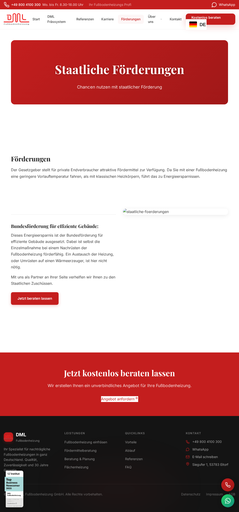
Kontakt (176, 19)
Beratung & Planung (79, 459)
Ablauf (130, 450)
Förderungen (131, 19)
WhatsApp (200, 449)
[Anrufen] (227, 484)
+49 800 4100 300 (207, 442)
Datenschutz (190, 494)
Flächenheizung (76, 467)
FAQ (128, 467)
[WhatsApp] (227, 500)
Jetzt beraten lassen (35, 298)
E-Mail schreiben (205, 457)
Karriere (107, 19)
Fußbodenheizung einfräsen (85, 442)
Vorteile (131, 442)
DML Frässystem (56, 19)
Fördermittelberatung (80, 450)
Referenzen (85, 19)
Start (36, 19)
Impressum (214, 494)
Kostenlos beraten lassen (206, 19)
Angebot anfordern (117, 399)
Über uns (151, 19)
